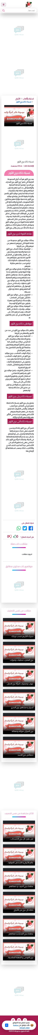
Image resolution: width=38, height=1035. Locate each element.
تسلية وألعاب (28, 99)
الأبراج (18, 99)
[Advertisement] (19, 31)
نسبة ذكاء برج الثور (23, 102)
